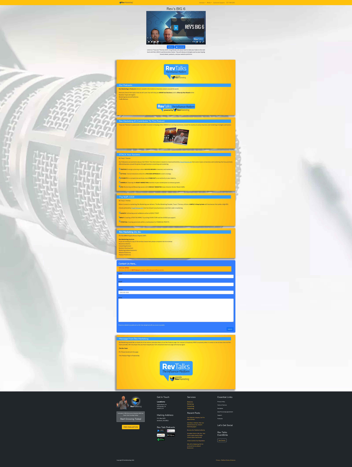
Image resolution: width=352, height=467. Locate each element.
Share (171, 47)
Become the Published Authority (196, 430)
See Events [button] (222, 440)
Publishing (190, 408)
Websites (190, 402)
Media (209, 2)
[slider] (174, 42)
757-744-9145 (230, 2)
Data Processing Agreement (225, 412)
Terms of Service (222, 405)
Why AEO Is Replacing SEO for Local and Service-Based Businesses (195, 446)
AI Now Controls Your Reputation (196, 441)
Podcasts (220, 418)
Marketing (190, 404)
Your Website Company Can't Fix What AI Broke (196, 418)
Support (219, 415)
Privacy (218, 460)
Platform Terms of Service (228, 460)
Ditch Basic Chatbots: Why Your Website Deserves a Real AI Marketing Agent (195, 424)
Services (201, 2)
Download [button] (180, 47)
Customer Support (219, 2)
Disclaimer (220, 408)
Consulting (190, 406)
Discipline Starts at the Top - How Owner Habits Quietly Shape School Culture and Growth (196, 435)
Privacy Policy (221, 401)
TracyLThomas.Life (186, 162)
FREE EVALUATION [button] (130, 427)
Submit (230, 329)
